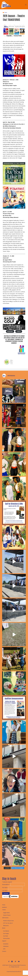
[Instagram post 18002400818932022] (14, 586)
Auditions (4, 907)
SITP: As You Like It (8, 923)
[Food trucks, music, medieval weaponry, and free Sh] (14, 683)
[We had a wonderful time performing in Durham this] (14, 732)
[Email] (18, 961)
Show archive (6, 938)
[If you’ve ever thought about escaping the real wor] (14, 488)
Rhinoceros (6, 925)
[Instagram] (12, 961)
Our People (6, 933)
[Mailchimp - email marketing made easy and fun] (10, 896)
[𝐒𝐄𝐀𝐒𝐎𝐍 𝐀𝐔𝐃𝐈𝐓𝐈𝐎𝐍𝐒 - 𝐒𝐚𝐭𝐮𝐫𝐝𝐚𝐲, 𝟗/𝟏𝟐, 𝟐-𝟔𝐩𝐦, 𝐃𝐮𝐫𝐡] (14, 391)
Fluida (13, 971)
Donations (5, 944)
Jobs (4, 948)
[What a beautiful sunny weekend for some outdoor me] (14, 659)
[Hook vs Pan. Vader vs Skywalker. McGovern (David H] (14, 439)
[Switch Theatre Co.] (6, 4)
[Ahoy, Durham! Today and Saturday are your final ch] (14, 415)
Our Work (5, 936)
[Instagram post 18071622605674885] (14, 634)
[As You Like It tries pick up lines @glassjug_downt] (14, 756)
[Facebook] (9, 961)
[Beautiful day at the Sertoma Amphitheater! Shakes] (14, 853)
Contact (4, 951)
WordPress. (18, 971)
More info (10, 331)
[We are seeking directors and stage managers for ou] (14, 513)
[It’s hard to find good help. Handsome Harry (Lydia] (14, 464)
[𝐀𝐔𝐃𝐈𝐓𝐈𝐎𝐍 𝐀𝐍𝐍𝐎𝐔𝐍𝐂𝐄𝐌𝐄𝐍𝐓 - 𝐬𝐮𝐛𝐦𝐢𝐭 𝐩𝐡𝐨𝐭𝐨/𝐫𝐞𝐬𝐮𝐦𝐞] (14, 707)
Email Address (6, 884)
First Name (5, 887)
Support (4, 941)
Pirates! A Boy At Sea (8, 920)
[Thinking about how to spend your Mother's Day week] (14, 829)
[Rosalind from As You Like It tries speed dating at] (14, 805)
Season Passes (7, 915)
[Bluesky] (15, 961)
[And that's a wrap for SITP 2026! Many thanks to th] (14, 561)
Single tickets (6, 912)
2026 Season (5, 917)
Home (3, 904)
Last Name (5, 890)
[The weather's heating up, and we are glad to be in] (14, 537)
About (3, 928)
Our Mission (6, 931)
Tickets (19, 331)
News (5, 12)
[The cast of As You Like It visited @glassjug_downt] (14, 780)
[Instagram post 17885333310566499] (14, 610)
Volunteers (6, 946)
